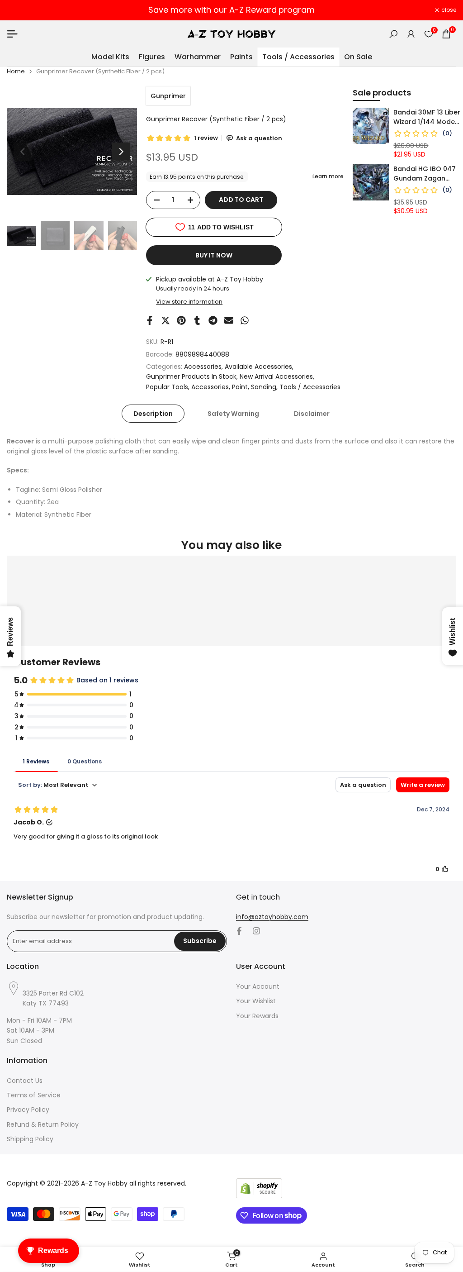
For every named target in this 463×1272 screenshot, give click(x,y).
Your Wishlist (256, 1000)
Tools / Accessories (309, 386)
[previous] (23, 152)
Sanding (263, 386)
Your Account (257, 986)
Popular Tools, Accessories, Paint (197, 386)
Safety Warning (233, 413)
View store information (189, 301)
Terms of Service (34, 1095)
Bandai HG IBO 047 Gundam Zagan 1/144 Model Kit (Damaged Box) (424, 173)
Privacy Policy (28, 1109)
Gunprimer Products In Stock (191, 376)
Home (16, 71)
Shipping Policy (30, 1138)
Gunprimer (168, 95)
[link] (371, 126)
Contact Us (25, 1080)
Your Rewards (257, 1015)
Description (153, 413)
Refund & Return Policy (43, 1124)
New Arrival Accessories (276, 376)
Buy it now (213, 255)
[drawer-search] (393, 34)
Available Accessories (258, 366)
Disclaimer (312, 413)
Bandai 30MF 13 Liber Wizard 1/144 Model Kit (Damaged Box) (426, 117)
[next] (121, 152)
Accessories (203, 366)
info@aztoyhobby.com (272, 916)
